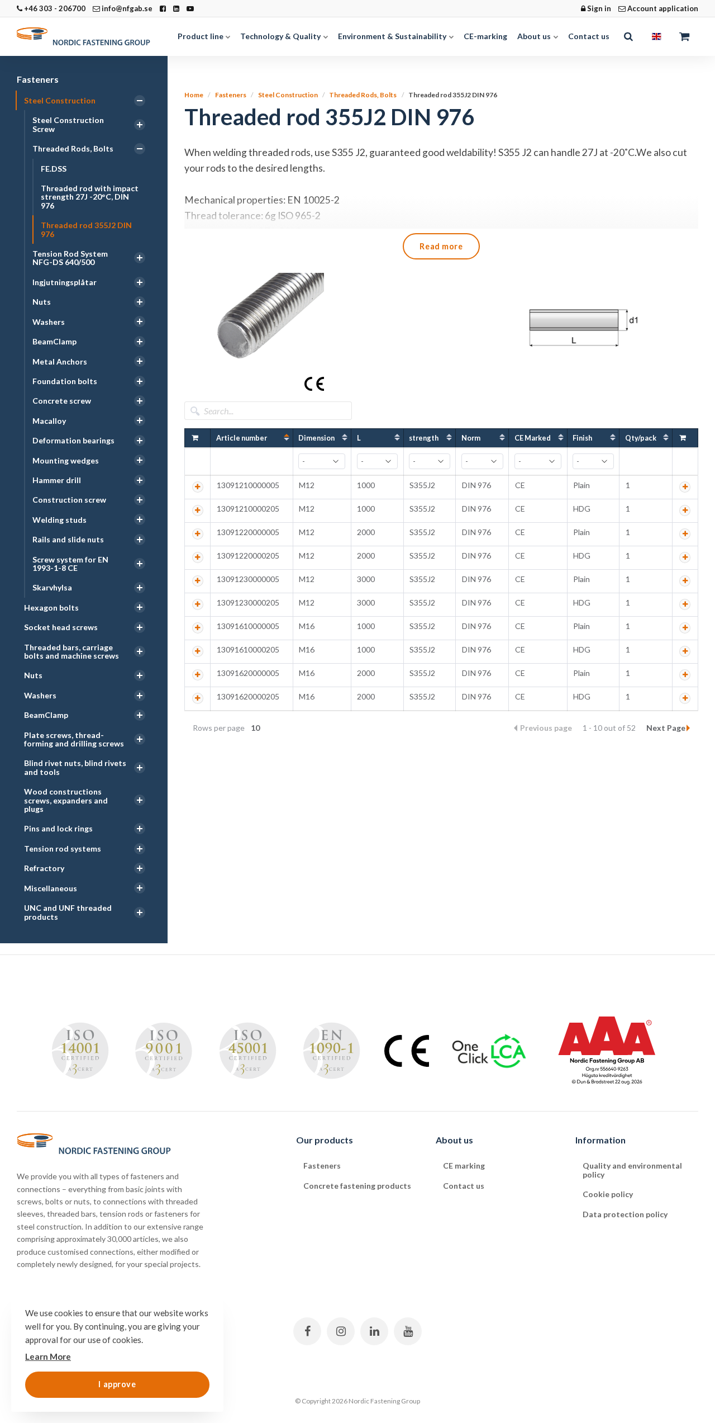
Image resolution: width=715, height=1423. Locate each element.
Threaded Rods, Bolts (72, 148)
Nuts (41, 301)
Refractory (44, 868)
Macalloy (49, 421)
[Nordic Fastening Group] (89, 36)
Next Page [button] (665, 727)
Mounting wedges (65, 460)
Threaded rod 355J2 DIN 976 (86, 229)
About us (534, 36)
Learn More (48, 1356)
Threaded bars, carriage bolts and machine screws (71, 651)
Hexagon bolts (51, 607)
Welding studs (59, 519)
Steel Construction (60, 100)
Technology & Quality (281, 36)
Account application (662, 8)
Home (193, 95)
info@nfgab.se (126, 8)
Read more (441, 246)
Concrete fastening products (357, 1185)
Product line (201, 36)
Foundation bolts (64, 381)
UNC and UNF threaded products (68, 912)
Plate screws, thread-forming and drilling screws (74, 739)
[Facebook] (307, 1331)
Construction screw (69, 499)
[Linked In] (374, 1331)
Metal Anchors (59, 361)
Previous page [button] (547, 727)
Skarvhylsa (52, 587)
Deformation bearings (73, 440)
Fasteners (38, 79)
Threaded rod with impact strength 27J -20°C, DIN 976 (90, 196)
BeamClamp (54, 341)
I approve (117, 1384)
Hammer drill (56, 480)
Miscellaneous (50, 888)
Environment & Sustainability (393, 36)
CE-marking (485, 36)
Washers (48, 322)
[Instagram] (341, 1331)
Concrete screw (61, 400)
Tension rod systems (62, 848)
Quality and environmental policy (632, 1170)
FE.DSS (53, 168)
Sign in (598, 8)
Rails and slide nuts (68, 539)
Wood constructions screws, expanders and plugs (66, 800)
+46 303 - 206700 (53, 8)
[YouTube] (408, 1331)
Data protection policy (625, 1214)
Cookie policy (608, 1194)
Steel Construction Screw (68, 124)
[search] (628, 36)
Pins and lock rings (58, 828)
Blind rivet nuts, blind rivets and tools (75, 767)
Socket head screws (61, 627)
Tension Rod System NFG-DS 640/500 (70, 258)
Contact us (588, 36)
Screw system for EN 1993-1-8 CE (70, 564)
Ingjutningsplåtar (64, 282)
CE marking (464, 1165)
